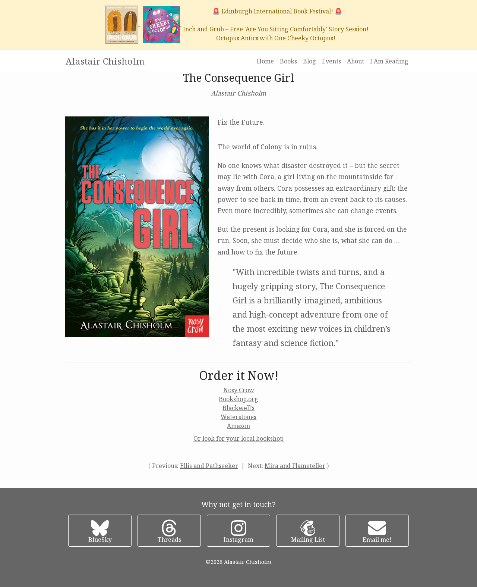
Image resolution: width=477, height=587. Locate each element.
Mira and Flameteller (295, 466)
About (355, 61)
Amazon (238, 426)
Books (288, 61)
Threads (169, 540)
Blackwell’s (238, 408)
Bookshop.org (238, 399)
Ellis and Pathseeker (209, 466)
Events (331, 61)
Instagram (238, 540)
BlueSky (100, 540)
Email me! (377, 540)
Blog (309, 61)
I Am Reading (389, 61)
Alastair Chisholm (105, 61)
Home (265, 61)
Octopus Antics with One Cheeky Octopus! (276, 38)
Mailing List (308, 540)
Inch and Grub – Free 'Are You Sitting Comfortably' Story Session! (276, 29)
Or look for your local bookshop (238, 438)
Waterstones (238, 417)
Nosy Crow (238, 390)
